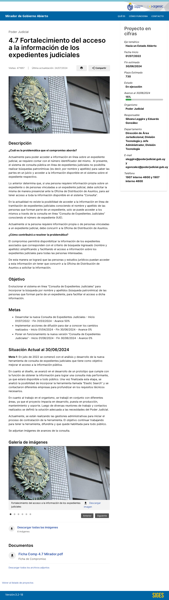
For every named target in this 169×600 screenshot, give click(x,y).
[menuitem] (121, 15)
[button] (81, 68)
